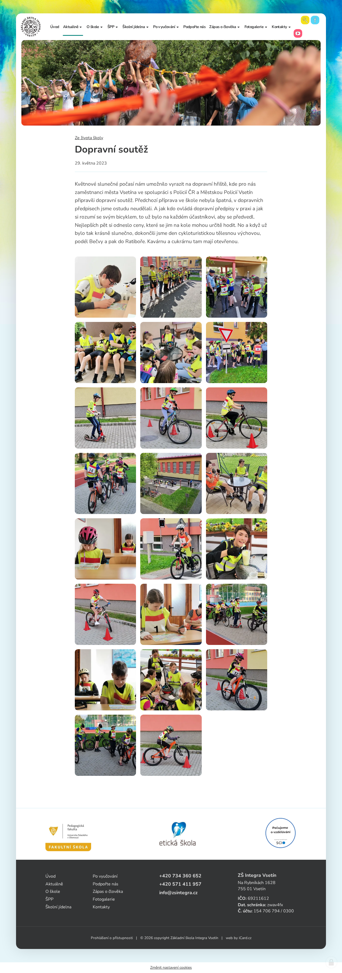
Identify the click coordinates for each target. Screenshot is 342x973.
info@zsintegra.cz (178, 892)
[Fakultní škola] (68, 834)
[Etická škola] (177, 834)
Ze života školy (89, 138)
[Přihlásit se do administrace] (331, 962)
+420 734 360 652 (180, 876)
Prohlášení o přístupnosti (112, 937)
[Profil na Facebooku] (315, 20)
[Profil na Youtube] (298, 33)
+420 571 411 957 (180, 884)
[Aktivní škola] (281, 833)
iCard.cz (245, 937)
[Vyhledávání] (305, 20)
